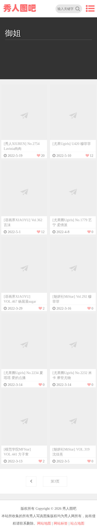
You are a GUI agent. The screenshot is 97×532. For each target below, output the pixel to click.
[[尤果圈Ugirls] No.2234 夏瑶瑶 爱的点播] (24, 344)
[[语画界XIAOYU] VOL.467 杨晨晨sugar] (24, 268)
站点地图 (77, 523)
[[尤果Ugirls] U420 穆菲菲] (73, 115)
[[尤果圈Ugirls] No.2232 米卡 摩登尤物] (73, 344)
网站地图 (44, 523)
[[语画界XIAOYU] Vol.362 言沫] (24, 191)
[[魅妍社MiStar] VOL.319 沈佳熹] (73, 421)
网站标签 (61, 523)
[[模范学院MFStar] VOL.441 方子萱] (24, 421)
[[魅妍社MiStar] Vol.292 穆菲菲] (73, 268)
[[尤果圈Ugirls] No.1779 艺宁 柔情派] (73, 191)
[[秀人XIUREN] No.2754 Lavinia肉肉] (24, 115)
